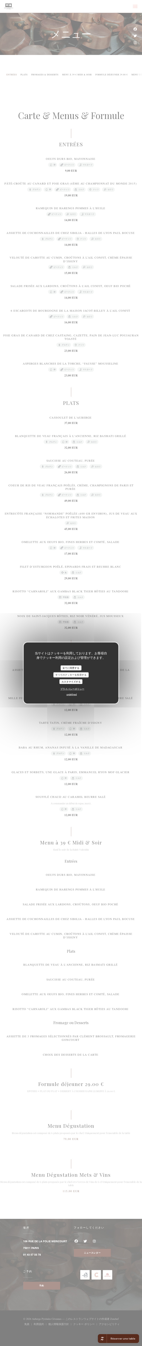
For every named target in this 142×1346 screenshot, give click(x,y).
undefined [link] (71, 694)
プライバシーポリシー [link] (72, 689)
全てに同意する (70, 667)
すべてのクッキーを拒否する (71, 674)
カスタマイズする (71, 681)
